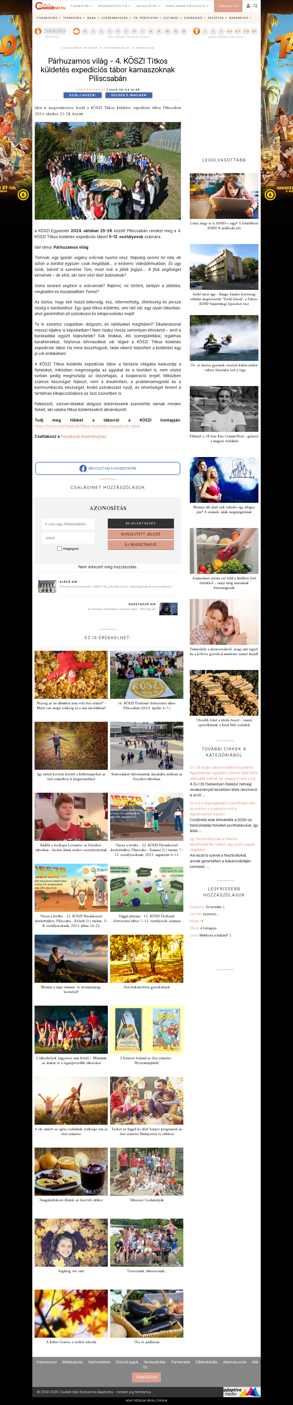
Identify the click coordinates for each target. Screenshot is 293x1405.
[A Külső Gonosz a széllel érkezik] (71, 1314)
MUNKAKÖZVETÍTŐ (112, 6)
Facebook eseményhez (83, 436)
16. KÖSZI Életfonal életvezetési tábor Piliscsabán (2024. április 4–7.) (147, 705)
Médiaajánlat (72, 1362)
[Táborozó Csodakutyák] (146, 1172)
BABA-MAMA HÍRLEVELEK (185, 6)
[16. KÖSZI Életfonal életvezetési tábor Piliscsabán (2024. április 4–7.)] (146, 675)
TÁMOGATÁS (228, 6)
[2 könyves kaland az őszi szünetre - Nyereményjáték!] (146, 1030)
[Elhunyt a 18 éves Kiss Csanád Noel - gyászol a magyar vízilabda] (224, 409)
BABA (91, 17)
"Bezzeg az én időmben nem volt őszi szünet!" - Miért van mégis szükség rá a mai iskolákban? (71, 705)
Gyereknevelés (117, 47)
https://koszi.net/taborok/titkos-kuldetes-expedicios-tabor (87, 426)
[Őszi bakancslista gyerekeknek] (146, 959)
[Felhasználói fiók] (248, 4)
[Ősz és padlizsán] (146, 1314)
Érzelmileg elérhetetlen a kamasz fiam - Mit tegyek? (122, 609)
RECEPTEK (216, 17)
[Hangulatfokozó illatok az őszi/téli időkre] (71, 1172)
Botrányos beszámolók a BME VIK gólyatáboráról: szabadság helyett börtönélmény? (116, 587)
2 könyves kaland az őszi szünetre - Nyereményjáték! (147, 1060)
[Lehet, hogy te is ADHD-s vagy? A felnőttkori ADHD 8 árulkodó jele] (224, 196)
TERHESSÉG (72, 17)
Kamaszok (145, 47)
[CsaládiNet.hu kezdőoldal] (50, 6)
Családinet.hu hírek (80, 47)
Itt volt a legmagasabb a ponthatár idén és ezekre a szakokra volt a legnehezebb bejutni (223, 809)
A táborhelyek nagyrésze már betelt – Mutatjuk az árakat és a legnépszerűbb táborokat (71, 1060)
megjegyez (71, 548)
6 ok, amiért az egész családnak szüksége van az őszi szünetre (71, 1131)
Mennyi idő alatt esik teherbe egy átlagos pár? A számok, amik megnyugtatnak (224, 509)
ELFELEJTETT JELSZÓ (141, 534)
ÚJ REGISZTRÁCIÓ (141, 545)
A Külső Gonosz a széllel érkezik (71, 1342)
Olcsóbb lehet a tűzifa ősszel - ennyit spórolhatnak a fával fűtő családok (224, 722)
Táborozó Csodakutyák (147, 1200)
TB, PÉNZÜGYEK (145, 17)
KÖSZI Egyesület (91, 89)
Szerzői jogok (127, 1362)
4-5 (229, 31)
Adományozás (235, 1362)
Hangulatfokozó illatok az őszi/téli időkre (71, 1200)
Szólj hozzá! (82, 95)
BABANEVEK (238, 17)
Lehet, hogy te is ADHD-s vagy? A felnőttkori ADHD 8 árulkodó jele (224, 225)
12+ (254, 31)
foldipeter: (207, 907)
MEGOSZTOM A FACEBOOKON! (111, 468)
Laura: (210, 935)
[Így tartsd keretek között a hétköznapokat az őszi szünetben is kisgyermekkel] (71, 746)
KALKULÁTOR (147, 6)
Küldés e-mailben (128, 95)
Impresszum (47, 1362)
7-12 (246, 31)
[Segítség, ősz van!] (71, 1243)
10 (167, 31)
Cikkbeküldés (206, 1362)
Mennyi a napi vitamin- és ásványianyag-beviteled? (71, 989)
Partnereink (180, 1362)
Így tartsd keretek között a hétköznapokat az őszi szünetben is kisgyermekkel (71, 776)
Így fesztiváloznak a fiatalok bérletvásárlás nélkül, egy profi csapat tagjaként (222, 844)
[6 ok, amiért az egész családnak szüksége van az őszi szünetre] (71, 1101)
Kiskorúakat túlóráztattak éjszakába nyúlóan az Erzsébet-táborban (146, 776)
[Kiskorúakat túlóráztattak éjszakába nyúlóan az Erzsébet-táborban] (146, 746)
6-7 (237, 31)
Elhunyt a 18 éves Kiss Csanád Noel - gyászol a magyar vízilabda (224, 438)
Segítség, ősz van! (71, 1271)
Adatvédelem (99, 1362)
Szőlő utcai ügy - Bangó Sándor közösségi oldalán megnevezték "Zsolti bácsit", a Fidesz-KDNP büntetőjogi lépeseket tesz (224, 299)
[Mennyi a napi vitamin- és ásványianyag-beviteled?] (71, 959)
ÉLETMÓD (171, 17)
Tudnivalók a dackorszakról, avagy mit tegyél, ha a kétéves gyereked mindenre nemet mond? (224, 651)
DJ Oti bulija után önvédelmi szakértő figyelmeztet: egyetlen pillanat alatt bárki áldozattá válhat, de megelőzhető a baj (224, 773)
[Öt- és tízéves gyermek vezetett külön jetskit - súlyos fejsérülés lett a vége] (224, 338)
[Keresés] (256, 4)
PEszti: (196, 921)
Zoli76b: (204, 914)
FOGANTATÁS (47, 17)
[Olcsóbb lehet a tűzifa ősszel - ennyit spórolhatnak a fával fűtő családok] (224, 693)
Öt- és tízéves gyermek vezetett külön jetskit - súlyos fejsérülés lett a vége (224, 367)
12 (183, 31)
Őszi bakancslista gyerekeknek (147, 987)
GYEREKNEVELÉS (115, 17)
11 (175, 31)
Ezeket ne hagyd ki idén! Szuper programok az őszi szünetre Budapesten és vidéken (147, 1131)
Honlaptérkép (155, 1362)
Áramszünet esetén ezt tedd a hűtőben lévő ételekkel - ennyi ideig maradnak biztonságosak (224, 583)
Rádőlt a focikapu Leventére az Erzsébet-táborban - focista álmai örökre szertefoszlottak (71, 847)
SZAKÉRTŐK (80, 6)
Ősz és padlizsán (146, 1342)
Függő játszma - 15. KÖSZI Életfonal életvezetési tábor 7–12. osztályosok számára (147, 918)
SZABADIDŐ (193, 17)
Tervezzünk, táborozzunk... (147, 1271)
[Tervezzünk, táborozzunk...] (146, 1243)
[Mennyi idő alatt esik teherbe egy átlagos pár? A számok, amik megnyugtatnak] (224, 480)
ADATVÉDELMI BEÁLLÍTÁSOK (147, 1400)
